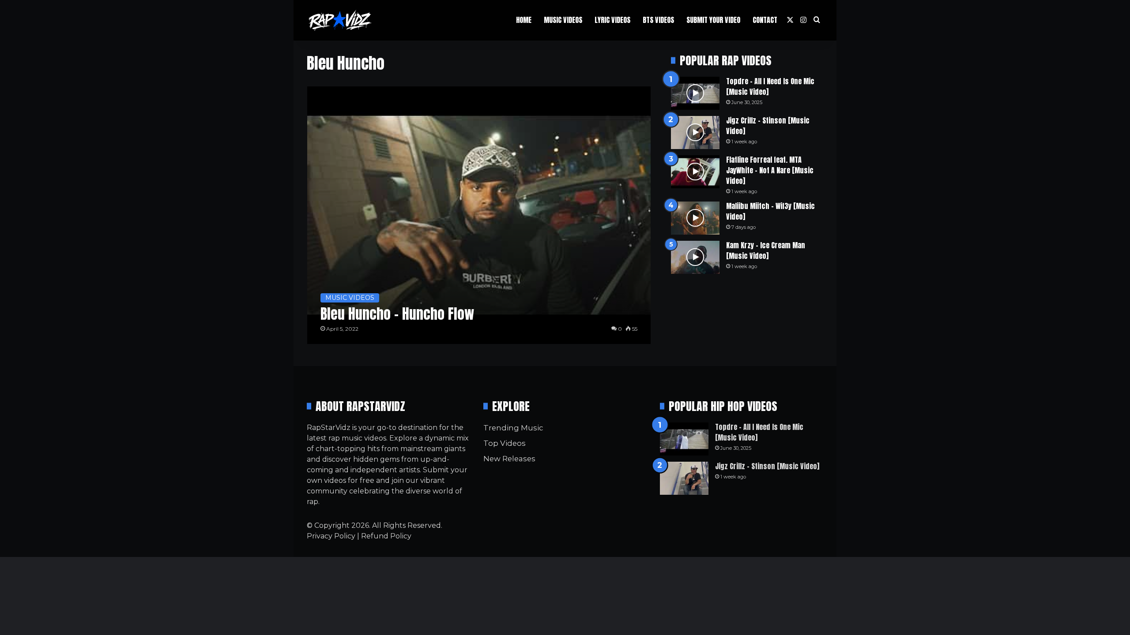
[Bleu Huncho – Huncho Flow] (479, 215)
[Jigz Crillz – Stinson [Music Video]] (695, 132)
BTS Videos (658, 20)
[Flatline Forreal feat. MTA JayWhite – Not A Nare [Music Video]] (695, 171)
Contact (765, 20)
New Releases (509, 458)
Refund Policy (386, 536)
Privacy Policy (331, 536)
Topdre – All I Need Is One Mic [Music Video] (770, 86)
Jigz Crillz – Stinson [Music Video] (768, 125)
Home (523, 20)
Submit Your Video (713, 20)
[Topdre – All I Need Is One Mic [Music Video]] (695, 93)
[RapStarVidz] (340, 20)
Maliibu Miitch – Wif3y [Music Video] (770, 211)
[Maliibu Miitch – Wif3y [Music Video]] (695, 218)
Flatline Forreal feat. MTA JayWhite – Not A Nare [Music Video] (770, 170)
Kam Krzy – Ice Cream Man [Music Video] (765, 250)
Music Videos (563, 20)
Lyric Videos (612, 20)
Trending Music (513, 427)
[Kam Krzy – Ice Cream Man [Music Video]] (695, 257)
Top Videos (504, 443)
